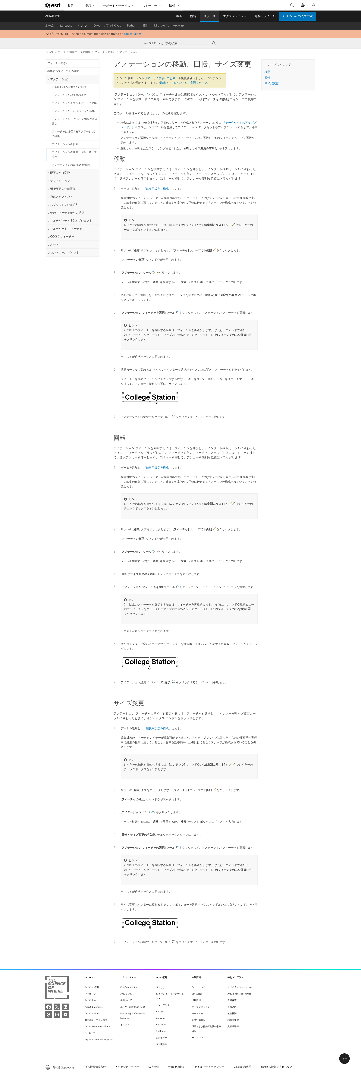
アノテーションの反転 (65, 144)
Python (131, 25)
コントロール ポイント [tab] (64, 252)
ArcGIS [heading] (89, 977)
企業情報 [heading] (196, 977)
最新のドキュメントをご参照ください (183, 82)
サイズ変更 (272, 83)
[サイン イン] (314, 5)
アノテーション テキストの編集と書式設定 (74, 121)
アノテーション (128, 52)
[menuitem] (99, 987)
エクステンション (235, 16)
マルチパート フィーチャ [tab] (66, 228)
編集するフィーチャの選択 (63, 71)
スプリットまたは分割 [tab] (64, 204)
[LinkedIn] (65, 1007)
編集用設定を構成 (157, 188)
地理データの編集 (79, 52)
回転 (267, 77)
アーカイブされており (161, 78)
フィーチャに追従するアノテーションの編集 (74, 134)
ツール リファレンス (107, 25)
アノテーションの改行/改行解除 (71, 164)
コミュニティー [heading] (128, 977)
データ (61, 52)
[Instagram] (57, 1014)
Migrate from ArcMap (169, 25)
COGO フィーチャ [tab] (62, 236)
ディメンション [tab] (60, 181)
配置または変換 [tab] (60, 172)
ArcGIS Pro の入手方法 (297, 16)
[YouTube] (65, 1014)
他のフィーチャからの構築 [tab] (67, 212)
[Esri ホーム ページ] (53, 5)
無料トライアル (265, 16)
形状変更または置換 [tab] (63, 188)
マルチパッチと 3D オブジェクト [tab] (71, 220)
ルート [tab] (54, 244)
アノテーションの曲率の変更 (69, 95)
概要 (179, 16)
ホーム (49, 25)
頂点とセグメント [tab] (61, 196)
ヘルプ (82, 25)
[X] (57, 1007)
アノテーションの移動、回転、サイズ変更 (74, 155)
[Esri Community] (48, 1014)
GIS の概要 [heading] (161, 977)
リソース (209, 16)
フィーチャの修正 (104, 52)
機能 (193, 16)
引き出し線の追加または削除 (69, 87)
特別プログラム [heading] (235, 977)
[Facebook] (48, 1007)
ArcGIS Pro (52, 15)
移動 (267, 72)
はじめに (66, 25)
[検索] (292, 5)
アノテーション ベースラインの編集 (73, 111)
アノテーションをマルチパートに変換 (74, 103)
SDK (145, 25)
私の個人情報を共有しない (276, 1066)
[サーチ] (214, 43)
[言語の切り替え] (302, 5)
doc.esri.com (132, 34)
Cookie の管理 (242, 1066)
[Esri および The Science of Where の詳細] (57, 988)
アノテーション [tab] (60, 79)
